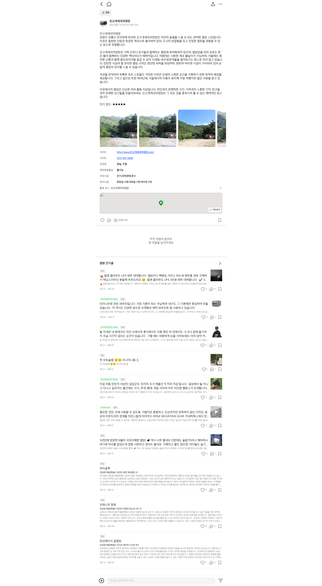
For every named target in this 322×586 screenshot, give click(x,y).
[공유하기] (213, 4)
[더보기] (220, 4)
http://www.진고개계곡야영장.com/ (135, 152)
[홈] (109, 4)
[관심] (219, 220)
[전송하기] (220, 581)
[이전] (102, 4)
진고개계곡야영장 (120, 188)
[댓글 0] (109, 220)
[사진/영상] (102, 581)
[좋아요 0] (102, 220)
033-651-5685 (125, 158)
